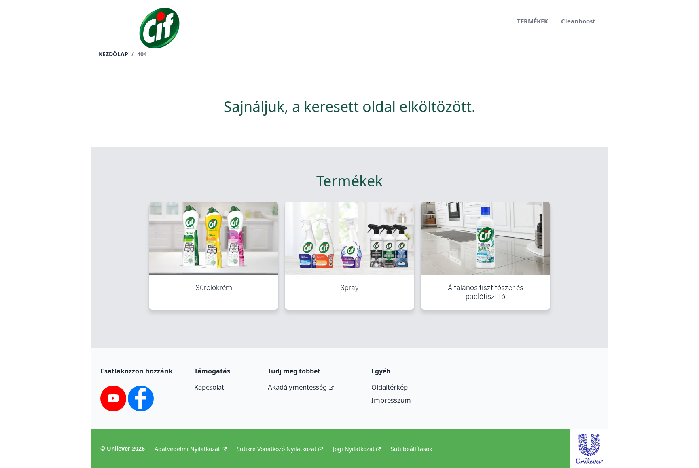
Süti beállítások (411, 449)
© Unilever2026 (122, 448)
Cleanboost (578, 21)
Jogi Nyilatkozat (354, 449)
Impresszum (391, 400)
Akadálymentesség (297, 387)
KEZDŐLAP (113, 54)
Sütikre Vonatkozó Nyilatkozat (276, 449)
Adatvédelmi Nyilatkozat (187, 449)
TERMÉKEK (532, 21)
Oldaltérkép (389, 387)
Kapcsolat (209, 387)
